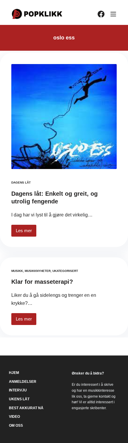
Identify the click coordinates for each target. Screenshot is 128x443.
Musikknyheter (38, 271)
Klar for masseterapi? (42, 281)
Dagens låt (21, 182)
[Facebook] (101, 14)
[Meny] (113, 14)
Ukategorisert (65, 271)
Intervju (18, 390)
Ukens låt (19, 399)
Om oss (16, 425)
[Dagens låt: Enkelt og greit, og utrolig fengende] (64, 116)
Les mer (26, 232)
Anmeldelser (22, 382)
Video (14, 417)
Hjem (14, 373)
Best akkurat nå (26, 408)
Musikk (17, 271)
